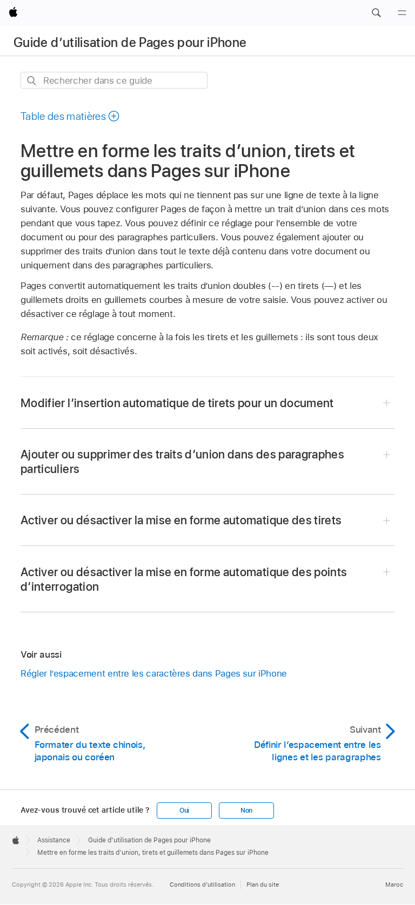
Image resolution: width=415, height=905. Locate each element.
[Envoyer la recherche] (32, 80)
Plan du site (262, 884)
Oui (184, 810)
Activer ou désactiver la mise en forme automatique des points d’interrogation (184, 579)
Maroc (394, 884)
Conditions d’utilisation (202, 884)
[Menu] (402, 13)
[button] (376, 13)
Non (246, 810)
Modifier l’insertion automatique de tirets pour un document (177, 403)
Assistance (53, 840)
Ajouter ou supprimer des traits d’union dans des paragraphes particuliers (182, 461)
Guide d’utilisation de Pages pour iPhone (130, 42)
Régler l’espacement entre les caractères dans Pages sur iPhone (154, 673)
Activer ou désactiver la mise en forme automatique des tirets (181, 520)
